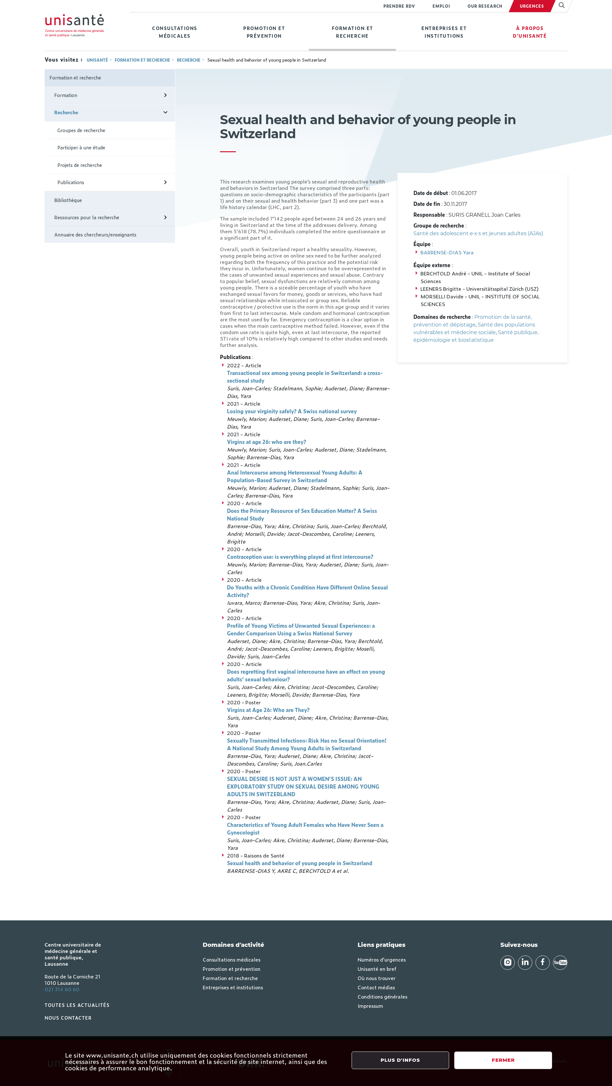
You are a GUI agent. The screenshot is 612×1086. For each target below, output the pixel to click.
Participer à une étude (81, 147)
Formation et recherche (352, 32)
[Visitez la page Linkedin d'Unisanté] (525, 962)
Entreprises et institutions (444, 32)
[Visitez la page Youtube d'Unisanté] (560, 962)
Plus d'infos (400, 1060)
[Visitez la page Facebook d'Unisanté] (543, 962)
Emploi (441, 6)
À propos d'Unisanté (530, 32)
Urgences (532, 6)
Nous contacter (68, 1017)
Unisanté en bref (377, 968)
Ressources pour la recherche (86, 217)
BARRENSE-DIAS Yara (447, 252)
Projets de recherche (79, 165)
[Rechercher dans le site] (558, 6)
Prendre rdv (399, 6)
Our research (485, 6)
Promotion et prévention (264, 32)
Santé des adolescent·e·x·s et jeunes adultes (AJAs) (478, 233)
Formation (65, 95)
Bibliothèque (68, 200)
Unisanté (97, 60)
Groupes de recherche (81, 130)
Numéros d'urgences (382, 959)
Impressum (370, 1005)
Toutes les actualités (77, 1004)
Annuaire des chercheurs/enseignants (95, 234)
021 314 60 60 (62, 989)
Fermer (503, 1060)
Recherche (188, 60)
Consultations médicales (174, 32)
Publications (70, 182)
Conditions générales (382, 996)
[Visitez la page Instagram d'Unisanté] (507, 962)
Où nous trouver (377, 978)
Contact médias (376, 987)
